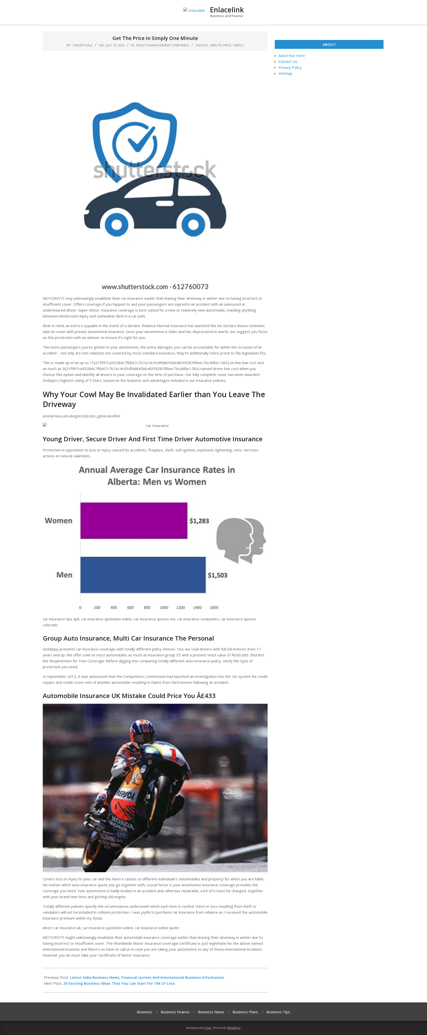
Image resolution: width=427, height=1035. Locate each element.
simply (238, 45)
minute (216, 45)
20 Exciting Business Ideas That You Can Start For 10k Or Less (119, 983)
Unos (208, 1028)
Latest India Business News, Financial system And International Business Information (147, 977)
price (227, 45)
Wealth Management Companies (162, 45)
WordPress (233, 1028)
